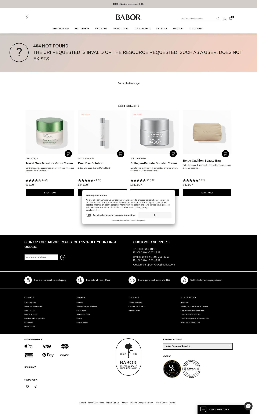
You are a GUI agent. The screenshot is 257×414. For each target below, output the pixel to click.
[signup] (62, 257)
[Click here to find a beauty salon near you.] (27, 17)
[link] (120, 4)
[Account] (225, 19)
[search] (218, 19)
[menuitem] (61, 28)
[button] (248, 406)
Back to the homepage (129, 83)
